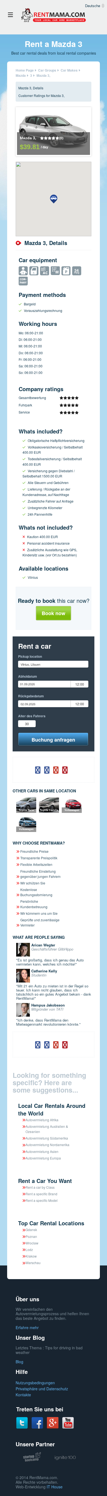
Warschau (33, 1262)
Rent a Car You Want (45, 1181)
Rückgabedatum (31, 696)
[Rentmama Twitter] (22, 1422)
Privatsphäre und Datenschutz (42, 1388)
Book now (53, 613)
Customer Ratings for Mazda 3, (41, 95)
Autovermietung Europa (43, 1158)
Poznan (31, 1236)
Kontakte (23, 1394)
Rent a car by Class (40, 1187)
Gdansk (31, 1229)
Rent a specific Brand (41, 1193)
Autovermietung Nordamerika (47, 1144)
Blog (19, 1361)
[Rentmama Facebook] (37, 1422)
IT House (55, 1486)
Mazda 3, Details (30, 87)
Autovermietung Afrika (42, 1119)
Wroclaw (32, 1243)
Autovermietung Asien (42, 1151)
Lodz (29, 1249)
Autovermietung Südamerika (47, 1138)
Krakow (31, 1256)
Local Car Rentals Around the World (51, 1109)
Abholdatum (27, 676)
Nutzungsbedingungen (35, 1382)
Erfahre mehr (27, 1327)
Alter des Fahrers (32, 715)
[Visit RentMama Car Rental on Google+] (52, 1422)
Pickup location (30, 656)
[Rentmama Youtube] (68, 1422)
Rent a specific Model (42, 1200)
